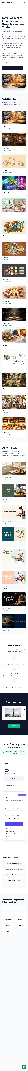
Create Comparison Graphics (12, 68)
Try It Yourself (14, 726)
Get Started (14, 824)
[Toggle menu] (24, 2)
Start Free (14, 778)
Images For (10, 11)
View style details (7, 128)
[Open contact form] (24, 1067)
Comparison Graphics (20, 11)
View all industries (14, 937)
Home (3, 11)
